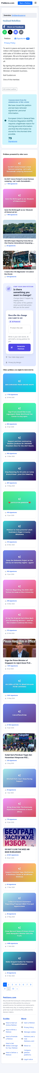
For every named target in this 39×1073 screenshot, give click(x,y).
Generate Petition (21, 347)
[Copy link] (21, 32)
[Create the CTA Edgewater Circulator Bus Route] (19, 265)
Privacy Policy (9, 43)
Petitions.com (7, 3)
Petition (7, 38)
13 (13, 989)
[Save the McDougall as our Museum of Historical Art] (19, 203)
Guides (6, 1018)
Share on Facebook (15, 27)
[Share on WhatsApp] (4, 32)
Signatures (22, 38)
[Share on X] (10, 32)
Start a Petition (25, 3)
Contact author (10, 89)
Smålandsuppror (19, 15)
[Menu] (35, 3)
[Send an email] (15, 32)
